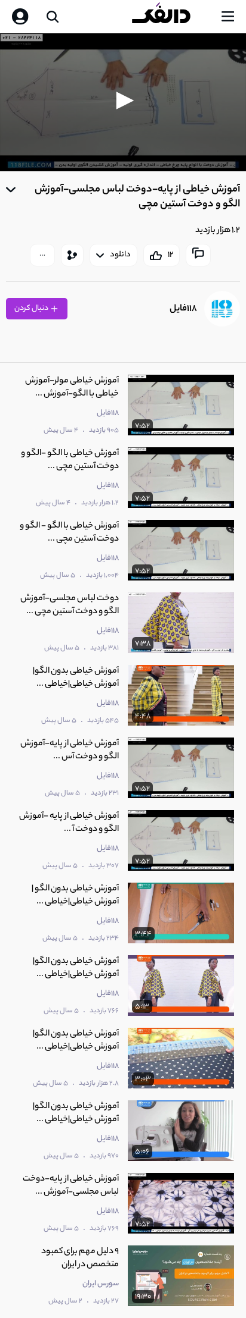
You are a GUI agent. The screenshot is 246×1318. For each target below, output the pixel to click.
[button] (123, 100)
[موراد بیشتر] (42, 255)
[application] (123, 102)
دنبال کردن (32, 308)
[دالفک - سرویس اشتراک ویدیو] (171, 16)
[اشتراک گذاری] (72, 255)
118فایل (183, 309)
